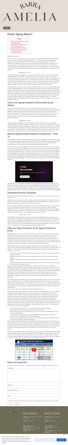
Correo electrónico (12, 390)
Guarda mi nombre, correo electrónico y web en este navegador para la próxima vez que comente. (34, 400)
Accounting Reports (16, 52)
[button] (16, 28)
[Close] (65, 434)
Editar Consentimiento (41, 439)
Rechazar (52, 439)
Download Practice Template (18, 47)
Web (8, 395)
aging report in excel (52, 141)
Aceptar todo (61, 439)
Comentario (10, 368)
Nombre (9, 384)
